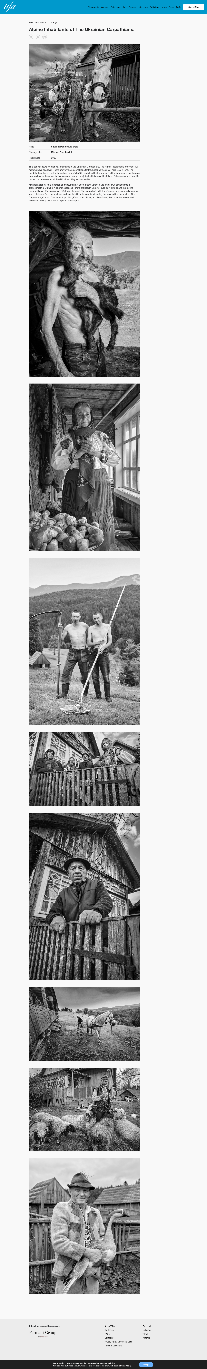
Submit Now (193, 7)
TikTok (145, 1333)
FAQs (178, 7)
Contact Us (109, 1337)
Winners (104, 7)
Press (171, 7)
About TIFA (110, 1326)
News (164, 7)
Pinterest (146, 1337)
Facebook (147, 1326)
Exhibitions (154, 7)
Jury (124, 7)
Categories (115, 7)
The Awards (93, 7)
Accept (146, 1364)
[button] (31, 37)
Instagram (147, 1330)
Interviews (143, 7)
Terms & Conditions (113, 1345)
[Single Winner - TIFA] (10, 7)
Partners (132, 7)
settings (128, 1366)
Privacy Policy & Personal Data (118, 1341)
